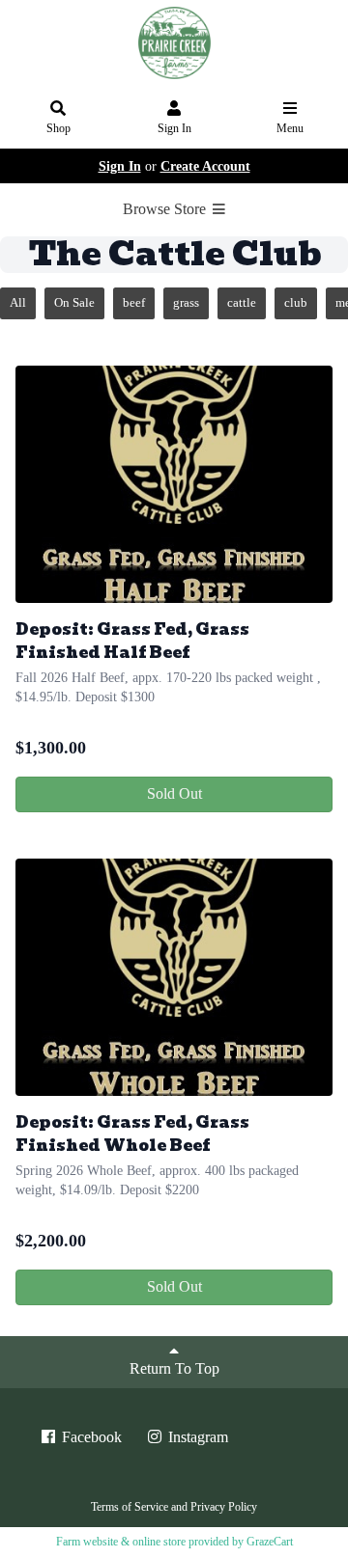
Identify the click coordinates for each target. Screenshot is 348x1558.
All (18, 302)
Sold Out (174, 793)
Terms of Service (129, 1507)
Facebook (90, 1437)
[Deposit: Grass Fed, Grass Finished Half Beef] (174, 484)
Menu (290, 128)
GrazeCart (269, 1541)
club (295, 302)
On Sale (74, 302)
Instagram (196, 1437)
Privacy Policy (223, 1507)
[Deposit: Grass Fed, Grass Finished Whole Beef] (174, 977)
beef (134, 302)
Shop (58, 128)
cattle (241, 302)
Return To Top (174, 1368)
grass (186, 302)
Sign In (174, 128)
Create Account (205, 166)
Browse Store (166, 209)
